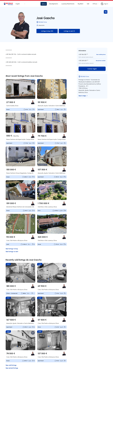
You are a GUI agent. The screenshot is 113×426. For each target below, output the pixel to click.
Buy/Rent (80, 4)
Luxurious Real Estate (67, 4)
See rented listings (12, 368)
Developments (53, 4)
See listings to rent (12, 251)
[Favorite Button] (33, 82)
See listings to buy (12, 249)
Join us (44, 4)
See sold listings (11, 365)
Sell (88, 4)
